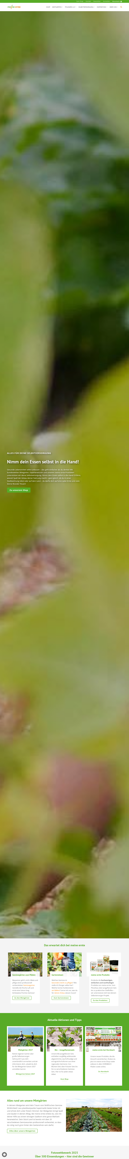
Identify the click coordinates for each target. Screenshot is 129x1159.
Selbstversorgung (86, 7)
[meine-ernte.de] (14, 7)
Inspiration (101, 7)
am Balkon (56, 990)
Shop (48, 7)
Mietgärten (56, 7)
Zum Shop (79, 1)
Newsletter (97, 1)
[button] (121, 7)
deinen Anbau (59, 993)
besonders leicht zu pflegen (62, 983)
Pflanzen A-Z (70, 7)
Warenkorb (116, 1)
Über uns (113, 7)
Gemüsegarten (29, 985)
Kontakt (88, 1)
